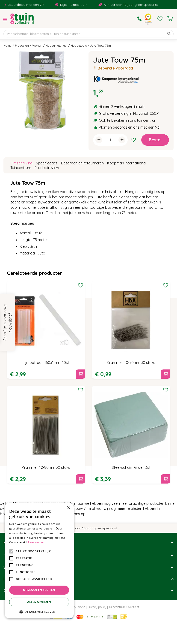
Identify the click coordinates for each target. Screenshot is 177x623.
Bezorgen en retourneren (82, 163)
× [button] (68, 508)
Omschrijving (21, 163)
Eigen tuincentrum (69, 5)
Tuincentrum (20, 167)
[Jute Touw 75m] (42, 90)
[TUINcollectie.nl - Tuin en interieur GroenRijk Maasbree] (22, 18)
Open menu (5, 19)
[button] (39, 611)
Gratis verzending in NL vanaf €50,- (128, 113)
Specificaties (47, 163)
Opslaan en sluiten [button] (39, 590)
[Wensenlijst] (159, 18)
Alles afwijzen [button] (39, 602)
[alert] (39, 560)
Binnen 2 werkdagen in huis (122, 106)
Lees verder (36, 542)
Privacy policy (97, 607)
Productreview (47, 167)
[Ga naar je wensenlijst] (160, 18)
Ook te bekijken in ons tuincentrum (128, 120)
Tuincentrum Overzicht (124, 607)
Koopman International (126, 163)
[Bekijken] (170, 18)
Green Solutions (74, 607)
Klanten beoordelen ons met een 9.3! (129, 127)
